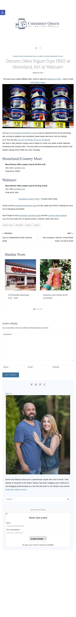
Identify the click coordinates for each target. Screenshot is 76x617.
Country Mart (18, 56)
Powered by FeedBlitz (46, 545)
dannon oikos (8, 225)
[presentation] (20, 274)
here (4, 140)
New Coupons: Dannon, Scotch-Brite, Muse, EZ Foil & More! (58, 237)
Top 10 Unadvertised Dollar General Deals (17, 237)
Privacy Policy (39, 82)
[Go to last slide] (8, 283)
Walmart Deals (57, 56)
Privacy (43, 510)
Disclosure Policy (54, 79)
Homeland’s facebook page (29, 215)
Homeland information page (25, 206)
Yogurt (36, 225)
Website (56, 367)
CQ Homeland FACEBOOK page (23, 133)
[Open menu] (36, 48)
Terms (37, 510)
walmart (29, 225)
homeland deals (31, 56)
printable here (19, 168)
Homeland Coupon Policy (29, 199)
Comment (7, 334)
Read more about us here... (16, 490)
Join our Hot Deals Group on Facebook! (34, 140)
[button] (2, 12)
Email (31, 367)
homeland (19, 225)
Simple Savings (44, 56)
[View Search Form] (40, 48)
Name (6, 367)
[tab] (34, 309)
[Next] (67, 283)
